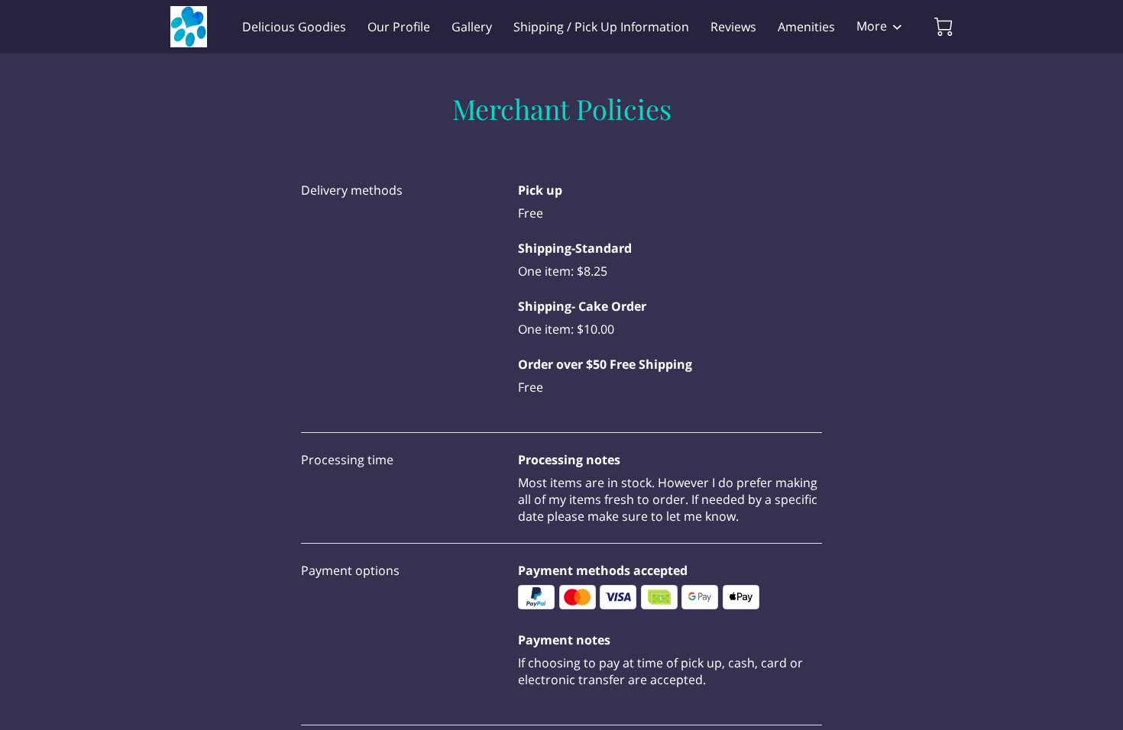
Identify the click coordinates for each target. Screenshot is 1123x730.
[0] (943, 27)
